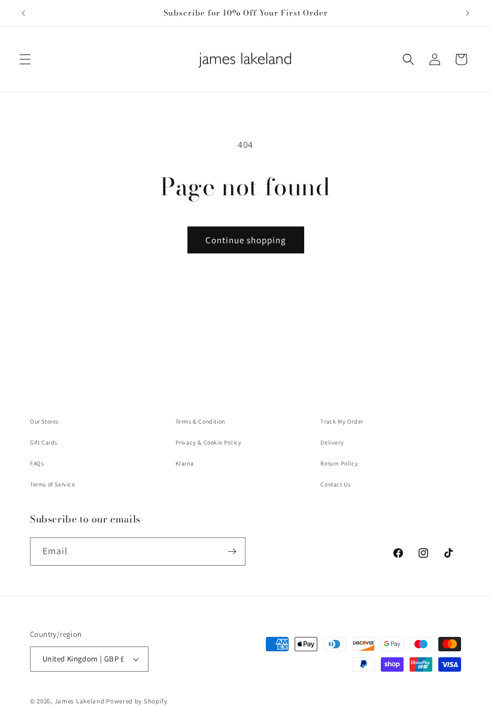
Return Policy (339, 463)
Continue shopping (245, 240)
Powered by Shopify (137, 701)
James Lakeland (79, 701)
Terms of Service (52, 484)
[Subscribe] (232, 551)
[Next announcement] (467, 13)
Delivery (332, 442)
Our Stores (44, 421)
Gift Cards (43, 442)
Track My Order (341, 421)
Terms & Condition (200, 421)
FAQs (37, 463)
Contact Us (335, 484)
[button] (25, 59)
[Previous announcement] (23, 13)
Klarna (184, 463)
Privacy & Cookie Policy (208, 442)
